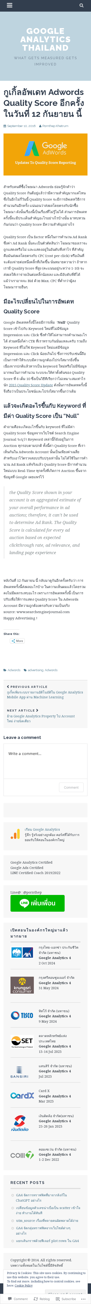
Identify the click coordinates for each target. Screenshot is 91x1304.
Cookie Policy (24, 1286)
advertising (35, 670)
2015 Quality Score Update (31, 385)
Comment (71, 787)
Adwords (14, 670)
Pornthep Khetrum (55, 126)
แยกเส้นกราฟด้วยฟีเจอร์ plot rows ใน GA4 (47, 1241)
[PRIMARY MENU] (10, 6)
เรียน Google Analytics (42, 829)
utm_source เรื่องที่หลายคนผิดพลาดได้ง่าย (47, 1220)
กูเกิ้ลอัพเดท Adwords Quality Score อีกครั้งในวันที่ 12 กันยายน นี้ (44, 103)
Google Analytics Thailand (45, 39)
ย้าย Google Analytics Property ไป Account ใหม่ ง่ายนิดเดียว (41, 716)
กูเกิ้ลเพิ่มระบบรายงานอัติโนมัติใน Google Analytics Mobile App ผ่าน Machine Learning (45, 692)
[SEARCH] (82, 6)
